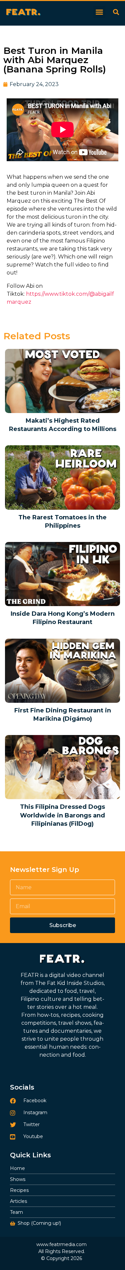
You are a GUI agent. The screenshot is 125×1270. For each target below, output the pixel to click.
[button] (99, 12)
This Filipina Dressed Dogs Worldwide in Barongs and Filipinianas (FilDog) (62, 815)
